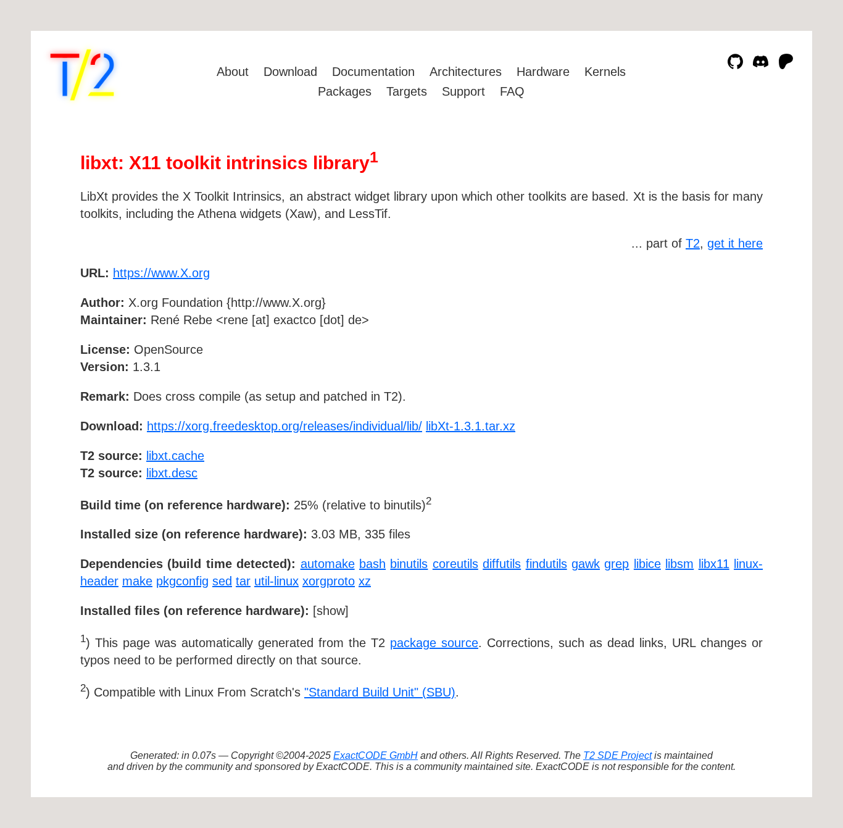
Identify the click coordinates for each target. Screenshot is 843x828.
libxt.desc (171, 473)
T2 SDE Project (617, 755)
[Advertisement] (726, 344)
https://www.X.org (161, 273)
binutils (409, 564)
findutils (546, 564)
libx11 (714, 564)
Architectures (466, 71)
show (331, 610)
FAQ (512, 91)
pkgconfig (182, 581)
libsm (679, 564)
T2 (693, 243)
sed (222, 581)
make (137, 581)
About (233, 71)
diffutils (502, 564)
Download (290, 71)
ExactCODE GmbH (375, 755)
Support (463, 91)
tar (243, 581)
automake (328, 564)
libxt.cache (175, 455)
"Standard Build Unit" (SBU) (379, 692)
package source (434, 643)
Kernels (605, 71)
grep (616, 564)
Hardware (543, 71)
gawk (585, 564)
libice (647, 564)
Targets (406, 91)
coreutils (455, 564)
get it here (735, 243)
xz (365, 581)
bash (372, 564)
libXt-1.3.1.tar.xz (470, 426)
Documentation (373, 71)
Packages (345, 91)
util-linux (276, 581)
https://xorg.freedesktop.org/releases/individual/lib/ (284, 426)
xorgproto (328, 581)
